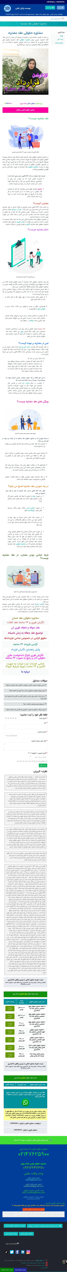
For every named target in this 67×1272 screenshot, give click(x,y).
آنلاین (28, 224)
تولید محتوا (41, 1265)
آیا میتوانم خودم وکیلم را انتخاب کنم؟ (34, 704)
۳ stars (10, 718)
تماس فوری (21, 222)
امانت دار (26, 383)
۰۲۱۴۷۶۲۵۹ (31, 1154)
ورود (59, 7)
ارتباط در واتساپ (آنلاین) (7, 1270)
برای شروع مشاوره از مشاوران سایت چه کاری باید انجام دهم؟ (27, 690)
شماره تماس (42, 732)
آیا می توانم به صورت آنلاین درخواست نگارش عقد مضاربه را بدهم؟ (26, 685)
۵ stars (15, 718)
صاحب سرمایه (16, 209)
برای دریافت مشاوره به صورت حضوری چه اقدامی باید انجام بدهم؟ (26, 709)
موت (33, 496)
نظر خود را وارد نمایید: (39, 741)
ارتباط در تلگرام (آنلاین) (20, 1270)
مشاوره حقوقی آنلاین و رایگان (25, 110)
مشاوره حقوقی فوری (25, 1214)
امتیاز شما (43, 718)
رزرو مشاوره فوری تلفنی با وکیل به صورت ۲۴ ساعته (31, 1140)
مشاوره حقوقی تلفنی (41, 1214)
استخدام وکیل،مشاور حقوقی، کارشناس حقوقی (43, 1226)
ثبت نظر (43, 765)
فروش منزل (41, 309)
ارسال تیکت (59, 43)
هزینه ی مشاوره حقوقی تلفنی (15, 1225)
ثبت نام (49, 7)
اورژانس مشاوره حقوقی (10, 1214)
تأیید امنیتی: (37, 753)
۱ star (5, 718)
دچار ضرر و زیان (24, 347)
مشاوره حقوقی (25, 40)
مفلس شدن (30, 508)
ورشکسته (31, 510)
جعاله (32, 320)
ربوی (22, 331)
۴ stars (13, 718)
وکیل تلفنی (38, 1260)
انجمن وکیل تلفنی (56, 19)
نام (45, 723)
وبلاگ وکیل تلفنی (11, 1233)
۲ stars (8, 718)
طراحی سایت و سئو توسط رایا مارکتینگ (33, 1263)
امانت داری (39, 604)
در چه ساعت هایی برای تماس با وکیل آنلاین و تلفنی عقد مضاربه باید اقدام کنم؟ (25, 697)
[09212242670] (25, 1102)
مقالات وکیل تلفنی (26, 1233)
